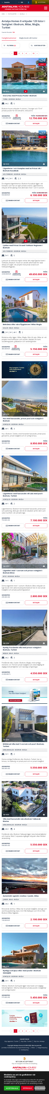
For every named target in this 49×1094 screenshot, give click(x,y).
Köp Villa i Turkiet (26, 1041)
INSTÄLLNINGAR (40, 1088)
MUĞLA (22, 14)
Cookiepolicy (24, 1050)
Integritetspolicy (42, 1047)
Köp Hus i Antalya (39, 1041)
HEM (3, 14)
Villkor (33, 1047)
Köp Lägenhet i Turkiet (11, 1041)
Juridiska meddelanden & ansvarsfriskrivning (15, 1047)
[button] (45, 74)
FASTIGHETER (12, 14)
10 (33, 53)
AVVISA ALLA (27, 1088)
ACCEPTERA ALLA (12, 1088)
